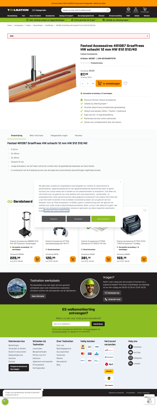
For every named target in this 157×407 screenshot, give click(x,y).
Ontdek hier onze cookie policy (56, 211)
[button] (5, 401)
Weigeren (53, 219)
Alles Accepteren (103, 219)
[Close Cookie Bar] (120, 182)
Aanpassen (78, 219)
